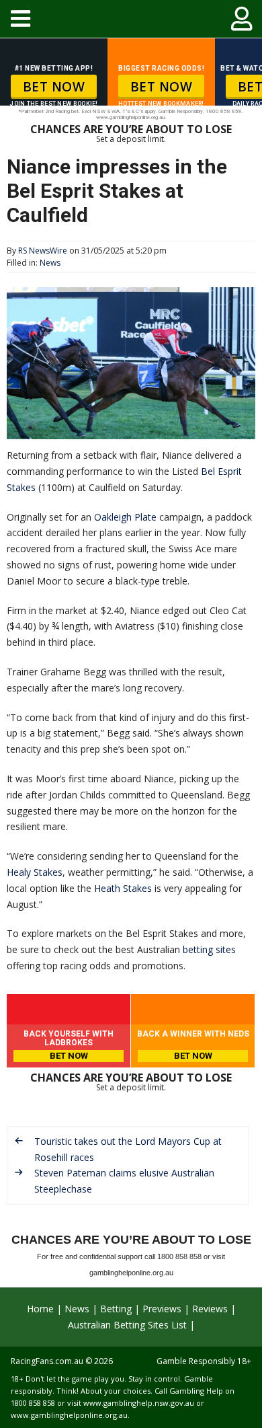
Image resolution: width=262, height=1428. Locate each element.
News (50, 262)
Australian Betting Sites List (127, 1324)
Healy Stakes (34, 872)
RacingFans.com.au (47, 1361)
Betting (116, 1308)
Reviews (210, 1308)
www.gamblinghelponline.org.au (69, 1415)
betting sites (209, 949)
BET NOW (54, 87)
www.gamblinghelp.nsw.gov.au (138, 1403)
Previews (161, 1308)
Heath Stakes (123, 888)
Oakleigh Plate (125, 517)
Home (40, 1308)
